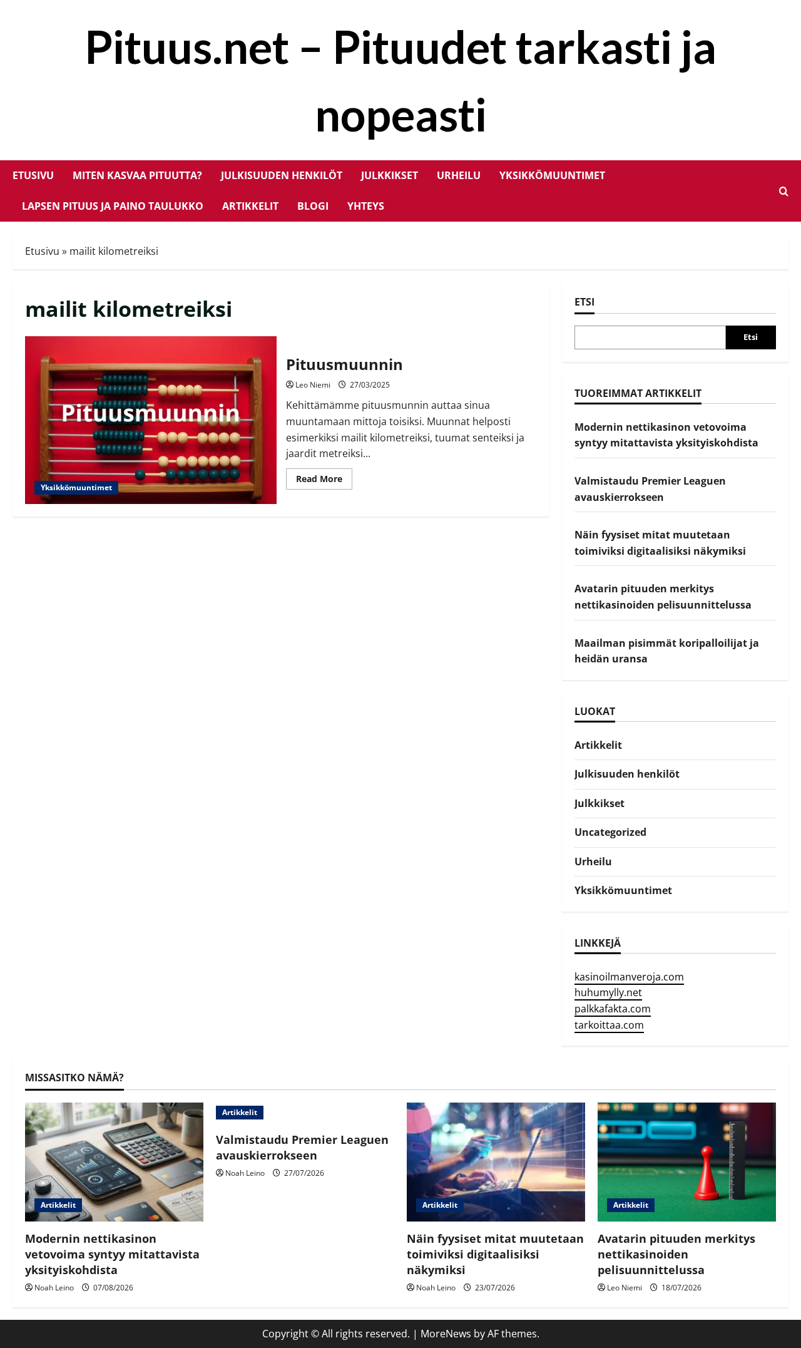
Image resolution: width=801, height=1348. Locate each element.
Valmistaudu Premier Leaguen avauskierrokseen (302, 1147)
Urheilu (459, 175)
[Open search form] (783, 191)
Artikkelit (250, 206)
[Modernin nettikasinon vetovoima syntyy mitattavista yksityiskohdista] (114, 1162)
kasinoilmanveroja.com (629, 977)
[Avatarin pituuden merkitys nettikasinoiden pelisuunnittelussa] (687, 1162)
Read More (324, 481)
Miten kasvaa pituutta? (137, 175)
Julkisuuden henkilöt (281, 175)
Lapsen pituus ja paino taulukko (112, 206)
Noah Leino (54, 1287)
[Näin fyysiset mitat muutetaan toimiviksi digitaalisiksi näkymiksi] (496, 1162)
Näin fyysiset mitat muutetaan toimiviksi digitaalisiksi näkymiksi (495, 1254)
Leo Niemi (312, 384)
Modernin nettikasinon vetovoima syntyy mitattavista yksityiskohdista (112, 1254)
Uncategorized (610, 832)
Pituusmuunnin (151, 420)
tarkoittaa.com (609, 1025)
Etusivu (33, 175)
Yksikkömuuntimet (552, 175)
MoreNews (446, 1333)
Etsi (584, 302)
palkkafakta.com (612, 1009)
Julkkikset (389, 175)
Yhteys (365, 206)
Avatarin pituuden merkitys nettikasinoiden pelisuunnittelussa (676, 1254)
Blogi (313, 206)
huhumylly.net (608, 992)
